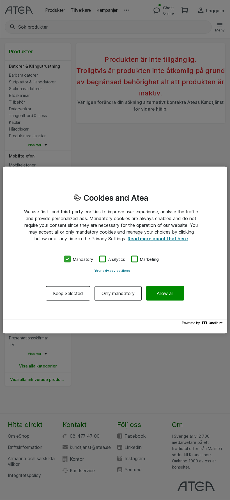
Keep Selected (68, 293)
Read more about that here (158, 238)
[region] (115, 250)
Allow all (165, 293)
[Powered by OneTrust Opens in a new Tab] (203, 324)
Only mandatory (118, 293)
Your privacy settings (112, 271)
